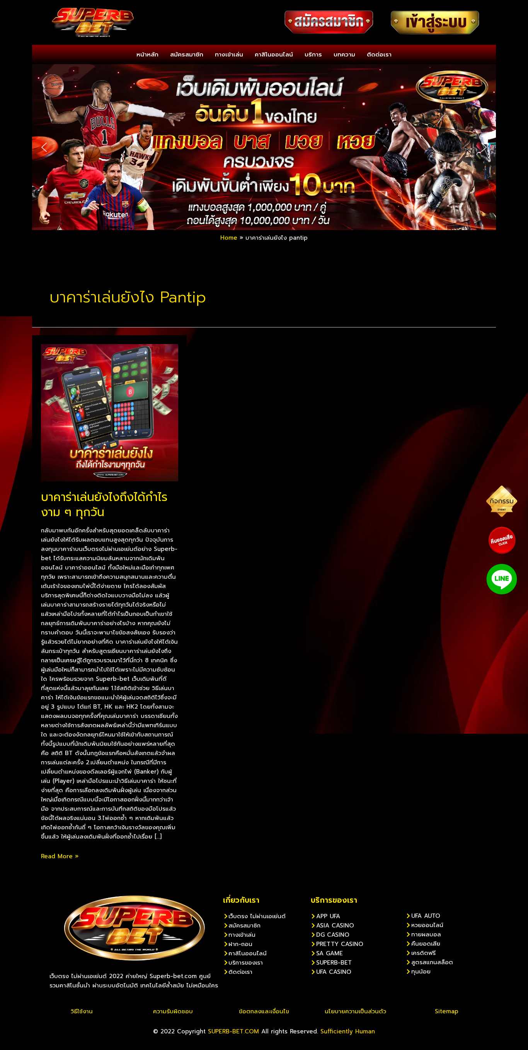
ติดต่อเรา (379, 54)
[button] (44, 147)
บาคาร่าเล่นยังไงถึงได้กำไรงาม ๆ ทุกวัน (104, 504)
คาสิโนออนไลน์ (274, 54)
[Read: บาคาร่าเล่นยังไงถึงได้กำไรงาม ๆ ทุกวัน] (109, 412)
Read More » (59, 856)
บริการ (313, 54)
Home (228, 238)
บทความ (344, 54)
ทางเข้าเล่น (229, 54)
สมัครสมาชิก (186, 54)
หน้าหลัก (147, 54)
